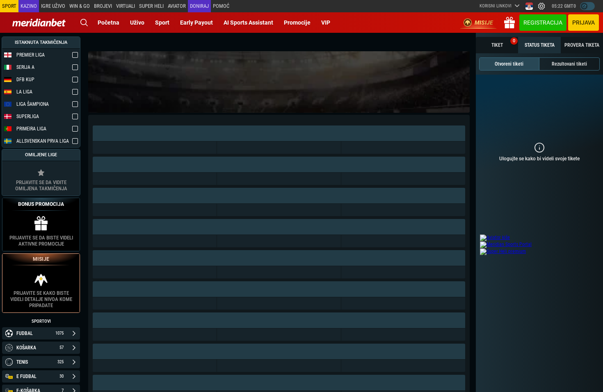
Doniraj (199, 6)
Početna (108, 22)
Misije (484, 22)
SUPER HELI (151, 6)
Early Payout (196, 22)
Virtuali (125, 6)
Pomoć (221, 6)
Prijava (583, 22)
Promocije (297, 22)
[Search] (84, 22)
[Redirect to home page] (39, 22)
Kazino (29, 6)
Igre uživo (53, 6)
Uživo (137, 22)
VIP (325, 22)
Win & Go (79, 6)
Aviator (177, 6)
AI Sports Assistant (248, 22)
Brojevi (103, 6)
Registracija (542, 22)
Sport (162, 22)
